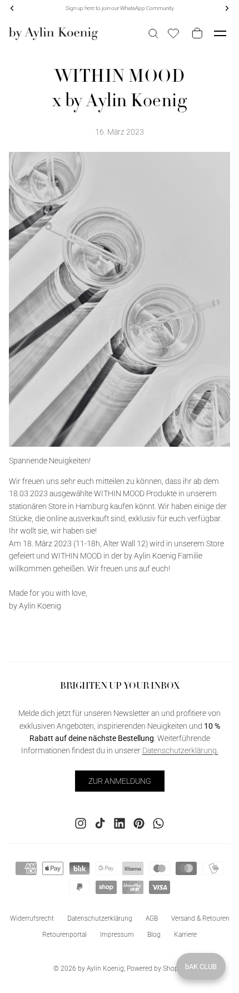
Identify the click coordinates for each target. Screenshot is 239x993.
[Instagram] (80, 823)
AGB (152, 918)
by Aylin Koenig (101, 968)
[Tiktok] (100, 823)
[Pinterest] (139, 823)
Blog (154, 934)
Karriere (185, 934)
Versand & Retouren (200, 918)
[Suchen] (153, 33)
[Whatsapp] (158, 823)
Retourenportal (64, 934)
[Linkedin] (119, 823)
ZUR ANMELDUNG (119, 780)
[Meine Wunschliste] (173, 33)
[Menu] (220, 33)
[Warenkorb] (195, 33)
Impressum (117, 934)
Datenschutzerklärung (99, 918)
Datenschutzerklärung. (180, 750)
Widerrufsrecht (32, 918)
